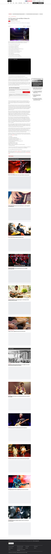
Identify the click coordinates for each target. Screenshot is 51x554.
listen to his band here (18, 151)
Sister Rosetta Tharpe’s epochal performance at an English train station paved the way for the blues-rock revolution (37, 84)
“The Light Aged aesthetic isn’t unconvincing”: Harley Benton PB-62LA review (37, 92)
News (9, 21)
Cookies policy (36, 546)
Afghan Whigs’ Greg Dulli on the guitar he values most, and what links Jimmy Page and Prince (37, 88)
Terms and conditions (11, 546)
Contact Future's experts (20, 546)
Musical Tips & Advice (13, 16)
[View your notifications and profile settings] (39, 1)
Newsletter (29, 26)
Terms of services (18, 94)
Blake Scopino (13, 21)
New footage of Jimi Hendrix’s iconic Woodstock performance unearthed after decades (37, 99)
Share (10, 26)
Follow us (25, 26)
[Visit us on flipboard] (30, 1)
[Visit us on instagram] (27, 1)
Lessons (9, 16)
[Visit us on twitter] (26, 1)
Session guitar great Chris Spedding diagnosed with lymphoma (37, 95)
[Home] (8, 3)
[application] (19, 66)
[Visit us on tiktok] (31, 1)
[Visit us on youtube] (29, 1)
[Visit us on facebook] (25, 1)
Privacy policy (27, 546)
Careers (9, 549)
